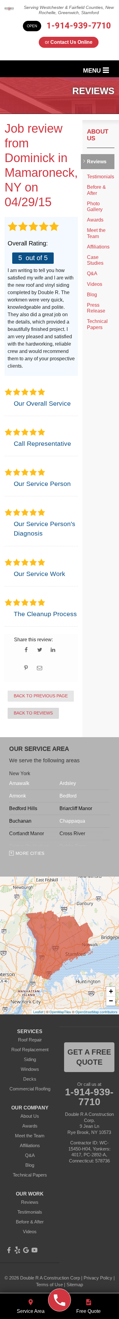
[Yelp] (17, 1250)
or (68, 42)
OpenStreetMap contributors (96, 1011)
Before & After (96, 189)
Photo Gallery (95, 206)
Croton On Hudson (29, 846)
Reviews (96, 161)
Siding (30, 1059)
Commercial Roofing (29, 1088)
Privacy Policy (98, 1277)
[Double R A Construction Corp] (59, 1300)
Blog (92, 294)
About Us (97, 135)
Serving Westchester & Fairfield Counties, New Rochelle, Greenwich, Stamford (69, 10)
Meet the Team (96, 233)
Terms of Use (49, 1284)
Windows (30, 1069)
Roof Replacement (30, 1049)
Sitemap (75, 1284)
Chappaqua (72, 821)
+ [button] (111, 991)
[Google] (26, 1250)
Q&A (92, 273)
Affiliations (98, 246)
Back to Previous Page (41, 695)
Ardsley (68, 783)
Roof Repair (30, 1039)
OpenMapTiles (60, 1011)
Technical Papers (97, 324)
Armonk (17, 795)
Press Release (96, 307)
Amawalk (19, 783)
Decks (29, 1079)
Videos (94, 284)
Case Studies (95, 260)
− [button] (111, 1001)
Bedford (68, 795)
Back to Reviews (33, 713)
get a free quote (89, 1057)
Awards (95, 219)
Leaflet (38, 1011)
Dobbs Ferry (73, 846)
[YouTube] (34, 1250)
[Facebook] (9, 1250)
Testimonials (100, 176)
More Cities (30, 853)
